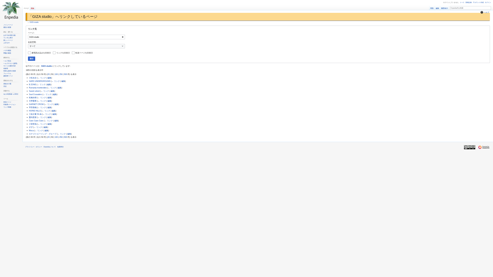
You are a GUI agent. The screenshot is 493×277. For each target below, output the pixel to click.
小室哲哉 (33, 124)
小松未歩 (33, 78)
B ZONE (32, 84)
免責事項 (60, 147)
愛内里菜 (33, 117)
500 (65, 74)
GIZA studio (34, 22)
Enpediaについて (50, 147)
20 (49, 74)
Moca (31, 130)
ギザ (31, 127)
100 (56, 74)
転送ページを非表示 (84, 53)
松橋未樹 (33, 97)
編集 (49, 78)
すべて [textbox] (32, 46)
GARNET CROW (36, 104)
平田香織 (33, 107)
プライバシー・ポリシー (33, 147)
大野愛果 (33, 101)
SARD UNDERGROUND (39, 81)
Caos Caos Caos (36, 121)
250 (60, 74)
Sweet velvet (34, 91)
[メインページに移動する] (11, 10)
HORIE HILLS (35, 111)
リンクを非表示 (63, 53)
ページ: (31, 33)
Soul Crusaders (35, 94)
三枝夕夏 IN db (35, 114)
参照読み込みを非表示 (41, 53)
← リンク (42, 78)
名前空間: (32, 42)
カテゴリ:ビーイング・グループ (42, 134)
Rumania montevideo (38, 88)
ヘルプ (486, 12)
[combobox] (76, 37)
